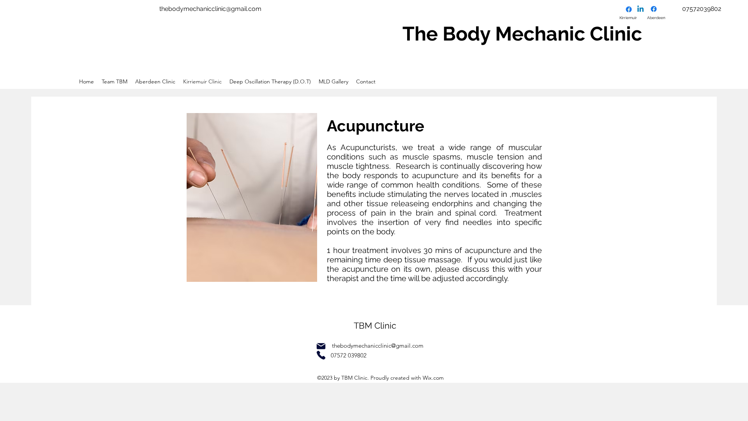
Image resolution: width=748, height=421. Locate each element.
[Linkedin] (640, 9)
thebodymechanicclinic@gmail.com (210, 8)
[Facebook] (629, 9)
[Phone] (321, 355)
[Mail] (321, 346)
